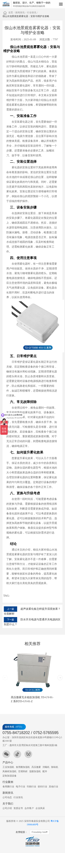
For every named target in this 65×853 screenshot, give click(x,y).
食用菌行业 (8, 786)
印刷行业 (31, 786)
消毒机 (46, 767)
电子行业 (20, 786)
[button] (60, 677)
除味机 (54, 767)
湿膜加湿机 (35, 771)
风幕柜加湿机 (9, 771)
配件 (44, 771)
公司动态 (7, 797)
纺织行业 (42, 786)
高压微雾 (36, 767)
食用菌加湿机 (23, 767)
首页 (10, 12)
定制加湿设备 (9, 776)
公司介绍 (7, 808)
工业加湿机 (8, 767)
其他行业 (53, 786)
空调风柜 (23, 771)
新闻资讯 (20, 12)
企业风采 (40, 808)
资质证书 (18, 808)
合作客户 (29, 808)
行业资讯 (31, 12)
